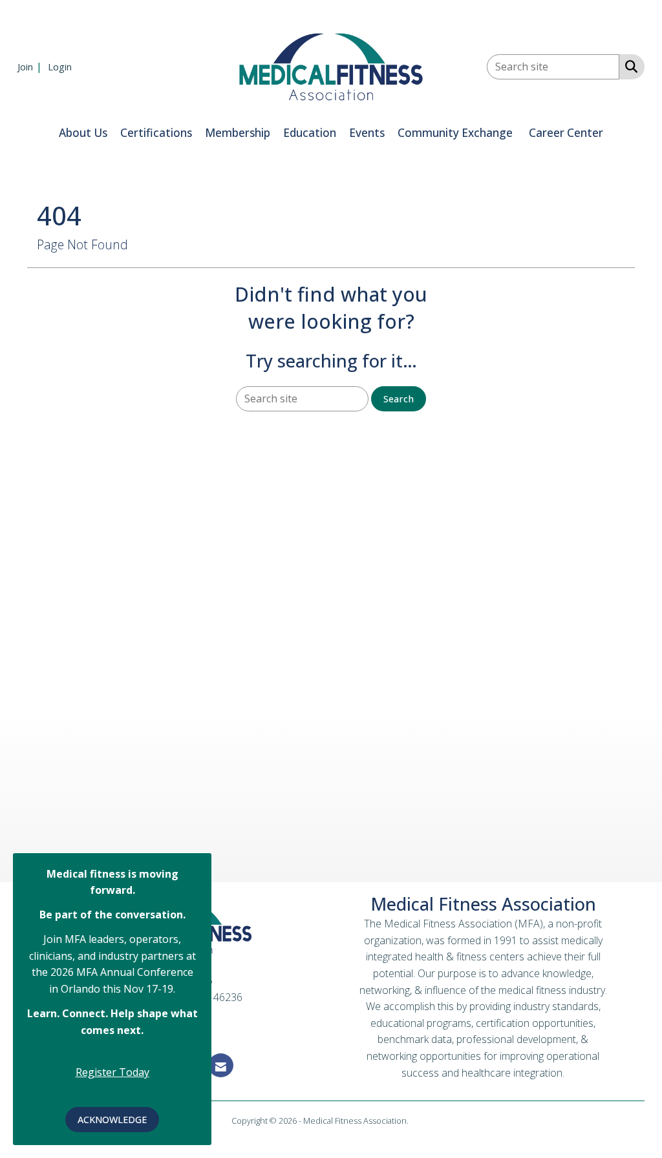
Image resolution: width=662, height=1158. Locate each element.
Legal (421, 1120)
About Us (83, 132)
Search (398, 399)
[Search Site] (628, 66)
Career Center (566, 132)
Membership (237, 132)
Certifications (156, 132)
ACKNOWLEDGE (112, 1119)
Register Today (112, 1072)
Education (309, 132)
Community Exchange (455, 132)
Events (367, 132)
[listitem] (31, 66)
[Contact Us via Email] (220, 1065)
